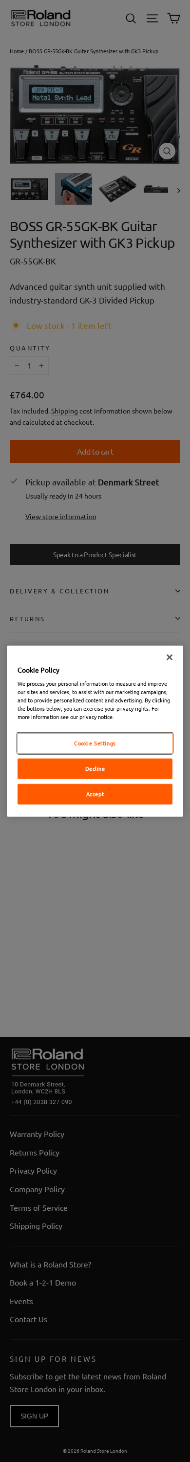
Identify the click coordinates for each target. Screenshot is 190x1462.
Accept (95, 794)
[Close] (169, 657)
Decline (95, 768)
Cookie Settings (95, 743)
